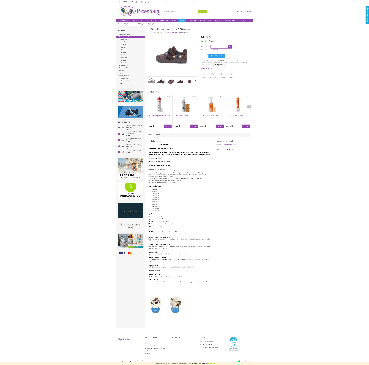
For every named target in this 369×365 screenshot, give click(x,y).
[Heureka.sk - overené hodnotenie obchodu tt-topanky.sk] (233, 344)
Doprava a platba (170, 2)
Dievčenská (124, 78)
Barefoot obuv (123, 76)
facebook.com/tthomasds (210, 347)
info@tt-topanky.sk (208, 341)
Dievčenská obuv (124, 34)
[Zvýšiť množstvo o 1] (207, 55)
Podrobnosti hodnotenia (170, 32)
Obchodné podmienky (193, 2)
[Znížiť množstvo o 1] (207, 57)
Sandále (123, 52)
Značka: (183, 32)
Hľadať (202, 11)
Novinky (121, 70)
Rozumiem (211, 363)
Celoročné (124, 63)
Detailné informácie (206, 68)
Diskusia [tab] (158, 135)
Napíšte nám (148, 351)
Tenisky (123, 60)
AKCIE (121, 73)
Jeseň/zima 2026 (124, 65)
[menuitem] (123, 20)
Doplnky (121, 83)
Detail (167, 126)
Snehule (123, 45)
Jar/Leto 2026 (123, 68)
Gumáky (123, 47)
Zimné (123, 42)
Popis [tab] (150, 135)
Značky (121, 86)
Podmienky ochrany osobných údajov (155, 348)
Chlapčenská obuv (125, 37)
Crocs (123, 50)
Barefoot (124, 40)
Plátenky (124, 58)
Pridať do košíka (218, 56)
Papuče (123, 55)
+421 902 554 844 (207, 344)
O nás (181, 2)
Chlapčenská (125, 81)
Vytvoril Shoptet (246, 361)
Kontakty (147, 353)
